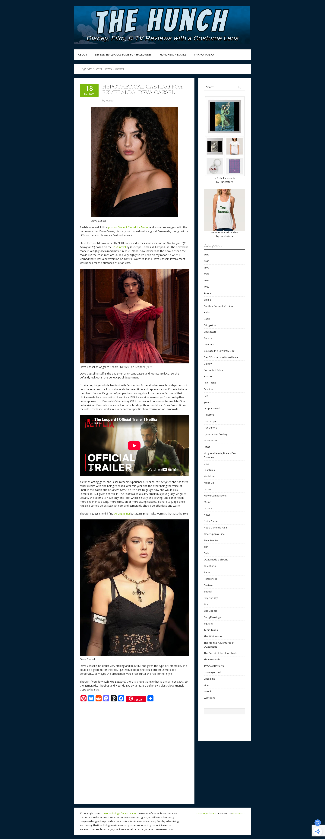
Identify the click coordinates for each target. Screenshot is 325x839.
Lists (206, 463)
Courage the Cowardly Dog (219, 351)
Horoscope (210, 421)
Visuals (208, 691)
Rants (207, 572)
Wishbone (210, 698)
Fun (206, 395)
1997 (206, 287)
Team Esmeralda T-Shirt (224, 232)
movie (207, 489)
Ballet (207, 312)
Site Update (210, 610)
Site (206, 604)
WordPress (238, 813)
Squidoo (208, 623)
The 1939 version (213, 636)
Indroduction (211, 440)
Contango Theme (206, 813)
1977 (206, 267)
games (208, 402)
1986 (206, 280)
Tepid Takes (211, 630)
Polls (206, 553)
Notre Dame (211, 521)
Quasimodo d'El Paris (216, 559)
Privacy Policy (204, 54)
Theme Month (212, 659)
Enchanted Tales (213, 370)
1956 (206, 261)
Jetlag (207, 446)
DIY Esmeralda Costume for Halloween (123, 54)
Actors (207, 293)
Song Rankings (212, 617)
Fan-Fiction (210, 382)
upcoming (209, 678)
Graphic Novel (212, 408)
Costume (209, 344)
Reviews (208, 585)
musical (208, 508)
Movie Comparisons (215, 495)
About (82, 54)
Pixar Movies (211, 540)
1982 (206, 274)
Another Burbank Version (218, 306)
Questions (210, 566)
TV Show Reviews (214, 666)
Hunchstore (226, 181)
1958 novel (119, 247)
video (207, 685)
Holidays (209, 414)
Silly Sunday (211, 598)
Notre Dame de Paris (216, 527)
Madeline (209, 476)
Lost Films (209, 470)
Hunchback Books (173, 54)
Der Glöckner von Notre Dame (221, 357)
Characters (210, 331)
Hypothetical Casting (215, 434)
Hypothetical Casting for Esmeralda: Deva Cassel (142, 89)
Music (207, 502)
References (210, 578)
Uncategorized (212, 672)
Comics (208, 338)
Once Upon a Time (214, 534)
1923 (206, 255)
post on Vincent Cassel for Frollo (128, 227)
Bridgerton (210, 325)
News (207, 514)
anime (207, 299)
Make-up (209, 482)
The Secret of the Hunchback (220, 653)
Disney (208, 363)
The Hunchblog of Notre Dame (118, 813)
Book (207, 319)
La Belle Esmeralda (224, 178)
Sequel (208, 591)
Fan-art (208, 376)
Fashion (208, 389)
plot (206, 546)
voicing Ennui (122, 513)
